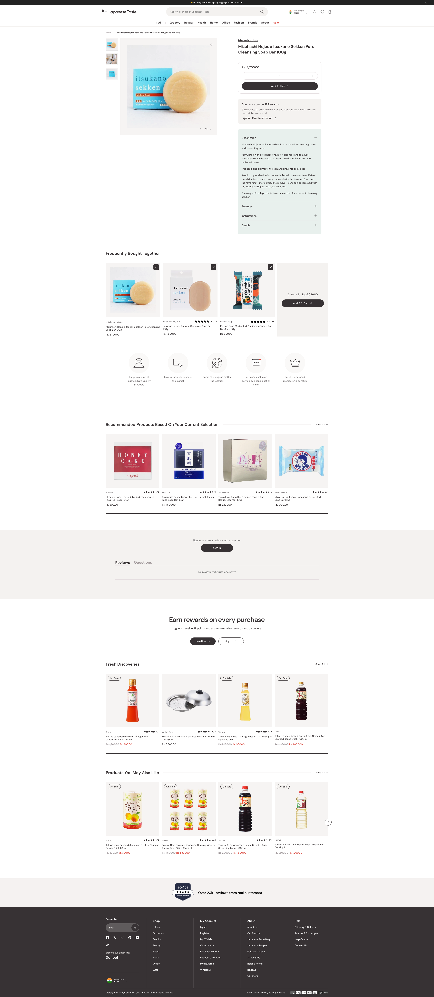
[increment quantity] (312, 75)
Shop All (319, 424)
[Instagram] (122, 937)
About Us (252, 927)
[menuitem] (158, 22)
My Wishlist (206, 939)
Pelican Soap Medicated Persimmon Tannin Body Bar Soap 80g (247, 328)
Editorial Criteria (256, 951)
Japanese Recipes (257, 945)
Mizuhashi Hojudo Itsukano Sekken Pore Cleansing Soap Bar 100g (133, 328)
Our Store (252, 975)
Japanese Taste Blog (258, 939)
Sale (276, 22)
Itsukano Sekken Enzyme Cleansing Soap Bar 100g (187, 328)
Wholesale (206, 969)
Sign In (203, 927)
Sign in (217, 547)
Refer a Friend (255, 963)
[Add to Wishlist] (211, 44)
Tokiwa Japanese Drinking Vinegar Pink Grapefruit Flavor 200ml (127, 738)
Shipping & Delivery (305, 927)
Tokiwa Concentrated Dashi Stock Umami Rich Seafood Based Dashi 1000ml (300, 738)
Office (226, 22)
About (265, 22)
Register (204, 933)
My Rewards (207, 963)
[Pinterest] (130, 937)
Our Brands (253, 933)
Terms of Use (252, 992)
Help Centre (301, 939)
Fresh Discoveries (122, 664)
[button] (205, 321)
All (159, 22)
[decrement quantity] (247, 75)
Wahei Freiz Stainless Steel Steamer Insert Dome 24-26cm (188, 738)
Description (249, 138)
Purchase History (209, 951)
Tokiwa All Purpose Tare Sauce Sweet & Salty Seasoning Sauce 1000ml (243, 847)
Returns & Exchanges (306, 933)
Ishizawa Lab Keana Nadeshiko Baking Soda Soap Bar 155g (298, 499)
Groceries (158, 933)
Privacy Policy (267, 992)
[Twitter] (115, 937)
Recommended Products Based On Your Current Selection (162, 424)
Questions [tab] (143, 563)
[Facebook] (107, 937)
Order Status (207, 945)
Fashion (239, 22)
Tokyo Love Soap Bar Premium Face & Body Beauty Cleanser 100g (242, 499)
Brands (252, 22)
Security (281, 992)
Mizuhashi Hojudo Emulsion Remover (265, 186)
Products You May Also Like (132, 772)
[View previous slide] (200, 128)
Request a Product (210, 957)
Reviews (251, 969)
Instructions (249, 216)
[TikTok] (107, 945)
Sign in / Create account (257, 118)
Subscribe (135, 927)
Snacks (157, 939)
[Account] (314, 12)
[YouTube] (137, 937)
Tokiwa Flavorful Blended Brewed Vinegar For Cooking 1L (299, 846)
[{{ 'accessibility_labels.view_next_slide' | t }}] (328, 822)
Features (247, 206)
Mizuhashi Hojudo (248, 40)
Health (202, 22)
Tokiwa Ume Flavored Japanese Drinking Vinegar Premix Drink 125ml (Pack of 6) (188, 847)
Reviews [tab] (122, 563)
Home (214, 22)
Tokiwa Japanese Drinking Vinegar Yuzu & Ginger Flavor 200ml (245, 738)
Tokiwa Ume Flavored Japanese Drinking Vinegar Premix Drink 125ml (132, 847)
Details (246, 225)
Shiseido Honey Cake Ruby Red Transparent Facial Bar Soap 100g (130, 499)
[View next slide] (211, 128)
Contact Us (301, 945)
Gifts (155, 969)
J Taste (157, 927)
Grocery (175, 22)
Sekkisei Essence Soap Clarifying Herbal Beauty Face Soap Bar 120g (188, 499)
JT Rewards (253, 957)
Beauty (188, 22)
